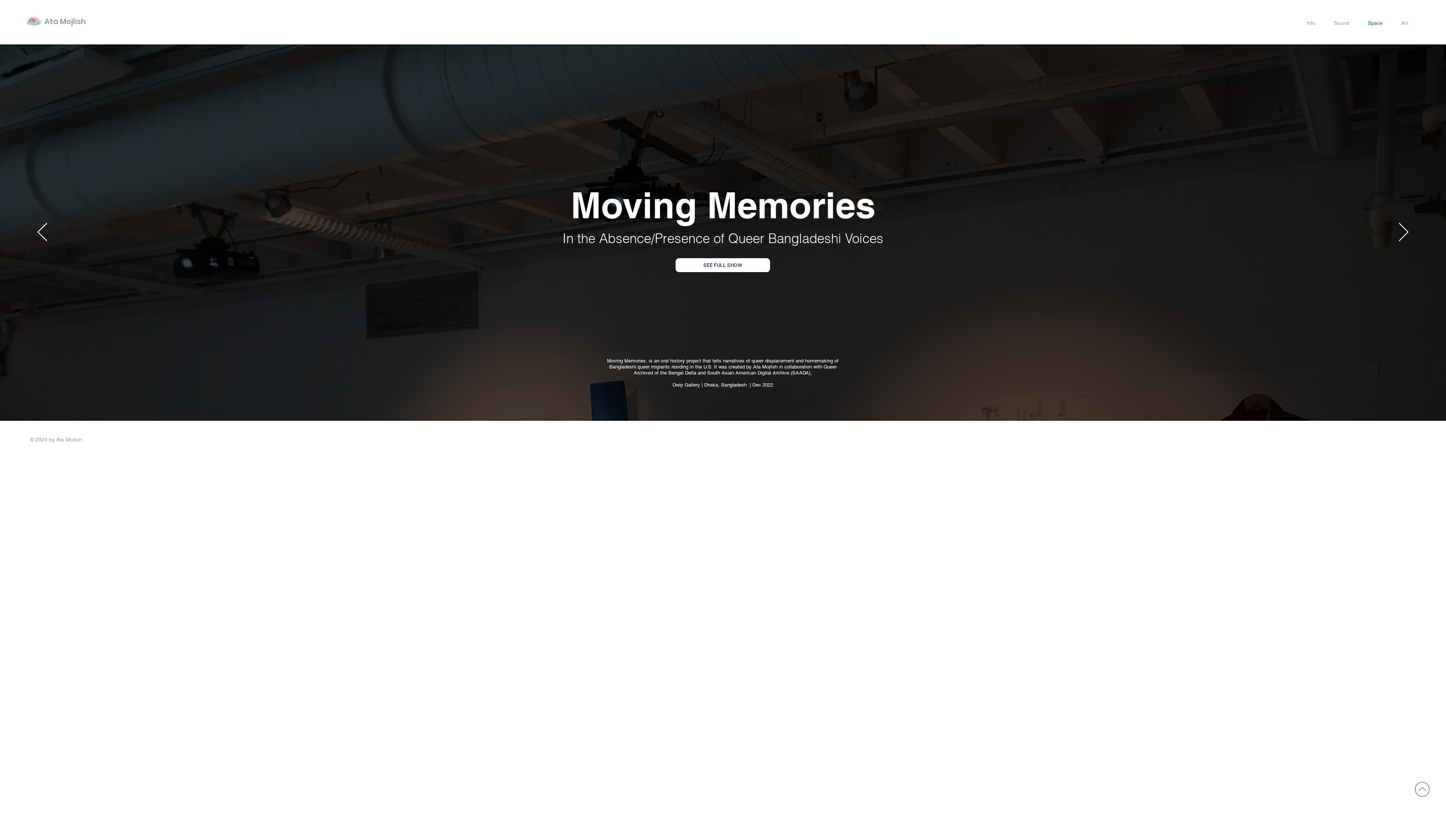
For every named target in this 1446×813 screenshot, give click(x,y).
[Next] (1403, 232)
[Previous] (42, 232)
